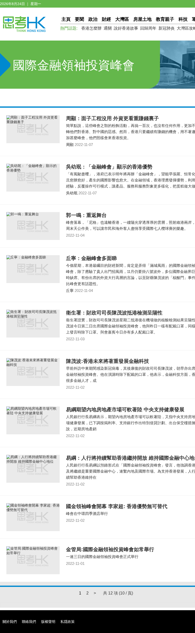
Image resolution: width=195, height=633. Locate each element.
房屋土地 (142, 19)
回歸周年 (148, 28)
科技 (183, 19)
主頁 (66, 19)
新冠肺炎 (166, 28)
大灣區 (122, 19)
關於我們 (10, 622)
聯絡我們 (29, 622)
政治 (93, 19)
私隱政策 (67, 622)
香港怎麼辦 (91, 28)
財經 (106, 19)
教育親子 (165, 19)
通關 (108, 28)
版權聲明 (48, 622)
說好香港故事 (126, 28)
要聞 (79, 19)
